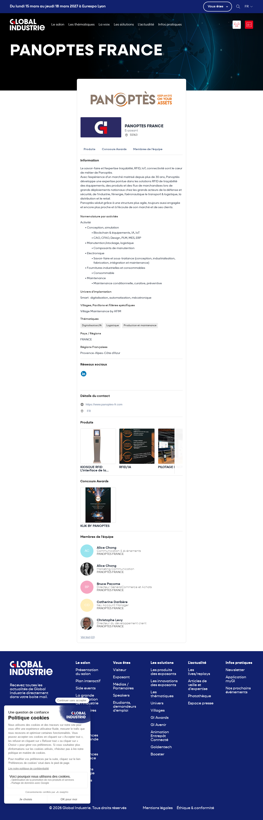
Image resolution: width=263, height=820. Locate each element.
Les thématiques (81, 24)
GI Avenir (158, 725)
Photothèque (199, 696)
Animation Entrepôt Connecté (160, 736)
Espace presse (200, 703)
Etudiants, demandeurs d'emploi (124, 707)
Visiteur (119, 670)
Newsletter (235, 670)
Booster (157, 754)
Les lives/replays (199, 672)
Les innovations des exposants (164, 683)
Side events (86, 688)
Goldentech (161, 747)
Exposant (121, 677)
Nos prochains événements (238, 690)
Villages (158, 711)
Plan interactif (88, 681)
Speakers (121, 696)
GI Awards (159, 718)
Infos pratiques (170, 24)
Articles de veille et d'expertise (198, 685)
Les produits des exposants (163, 672)
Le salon (57, 24)
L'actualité (146, 24)
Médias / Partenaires (123, 686)
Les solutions (124, 24)
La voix (104, 24)
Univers (157, 703)
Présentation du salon (87, 672)
